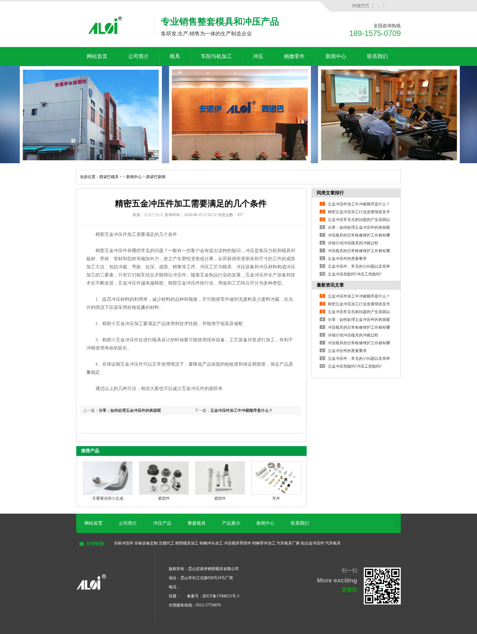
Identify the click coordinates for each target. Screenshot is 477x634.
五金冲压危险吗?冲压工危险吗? (355, 274)
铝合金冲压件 (312, 543)
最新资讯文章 (330, 285)
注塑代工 (166, 543)
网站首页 (97, 56)
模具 (175, 56)
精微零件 (294, 56)
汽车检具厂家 (288, 543)
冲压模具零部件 (237, 543)
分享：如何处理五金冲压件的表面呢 (130, 410)
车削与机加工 (216, 56)
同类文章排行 (330, 192)
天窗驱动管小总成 (107, 498)
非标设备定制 (146, 543)
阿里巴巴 (360, 5)
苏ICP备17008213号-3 (220, 596)
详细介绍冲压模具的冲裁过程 (353, 243)
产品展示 (231, 523)
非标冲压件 (123, 543)
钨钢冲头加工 (211, 543)
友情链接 (95, 543)
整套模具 (197, 523)
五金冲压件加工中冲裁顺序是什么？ (241, 410)
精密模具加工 (187, 543)
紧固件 (164, 498)
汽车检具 (333, 543)
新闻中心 (335, 56)
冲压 (258, 56)
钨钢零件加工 (263, 543)
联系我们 (377, 56)
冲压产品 (162, 523)
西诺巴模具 (109, 177)
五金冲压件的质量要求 (347, 258)
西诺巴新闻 (155, 177)
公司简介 (138, 56)
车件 (276, 498)
